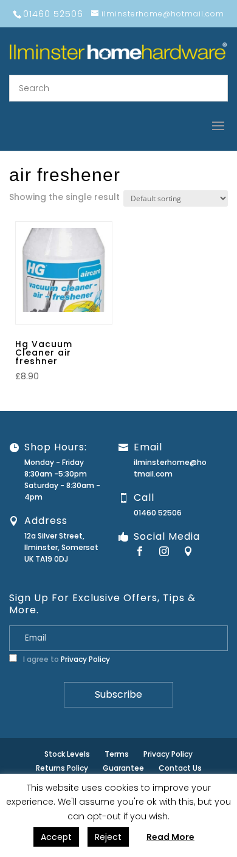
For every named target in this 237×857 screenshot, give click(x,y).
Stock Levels (67, 754)
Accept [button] (56, 837)
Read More (170, 837)
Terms (117, 754)
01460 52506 (158, 513)
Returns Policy (62, 768)
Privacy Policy (85, 659)
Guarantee (123, 768)
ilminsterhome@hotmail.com (170, 468)
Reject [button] (108, 837)
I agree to (65, 659)
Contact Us (180, 768)
